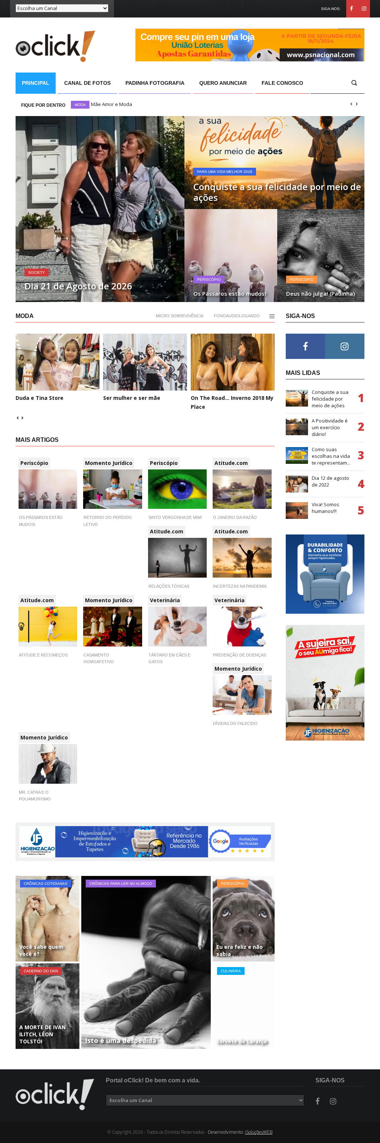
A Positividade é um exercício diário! (330, 427)
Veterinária (165, 600)
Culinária (231, 971)
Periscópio (209, 279)
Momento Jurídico (108, 462)
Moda (80, 105)
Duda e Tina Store (39, 397)
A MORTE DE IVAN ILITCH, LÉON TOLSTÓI (42, 1034)
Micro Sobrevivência (179, 316)
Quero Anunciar (223, 83)
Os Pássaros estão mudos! (229, 293)
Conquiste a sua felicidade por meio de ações (277, 191)
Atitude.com (231, 462)
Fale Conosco (282, 83)
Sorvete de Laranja (241, 1041)
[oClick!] (55, 1094)
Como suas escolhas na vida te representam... (331, 456)
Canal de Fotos (87, 83)
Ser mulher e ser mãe (131, 397)
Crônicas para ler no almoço (120, 884)
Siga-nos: (331, 9)
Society (36, 272)
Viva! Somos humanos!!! (325, 507)
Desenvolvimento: (240, 1132)
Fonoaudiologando (237, 316)
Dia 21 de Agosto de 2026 (78, 286)
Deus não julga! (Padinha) (320, 293)
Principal (35, 83)
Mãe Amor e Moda (111, 104)
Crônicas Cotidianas (46, 884)
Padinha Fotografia (154, 83)
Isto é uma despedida (120, 1040)
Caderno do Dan (41, 971)
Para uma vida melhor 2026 (224, 172)
